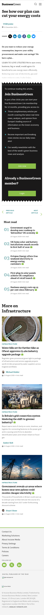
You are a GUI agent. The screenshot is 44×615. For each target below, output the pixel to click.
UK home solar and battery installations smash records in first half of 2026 (24, 245)
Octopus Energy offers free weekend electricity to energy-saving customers (24, 260)
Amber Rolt (8, 443)
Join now (22, 166)
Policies (5, 551)
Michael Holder (12, 372)
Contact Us (7, 531)
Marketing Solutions (11, 535)
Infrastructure (9, 344)
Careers (5, 555)
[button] (35, 4)
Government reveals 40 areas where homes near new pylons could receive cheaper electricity (22, 490)
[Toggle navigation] (39, 4)
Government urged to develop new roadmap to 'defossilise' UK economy (22, 230)
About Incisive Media (11, 539)
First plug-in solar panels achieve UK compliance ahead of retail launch (23, 276)
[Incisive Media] (6, 586)
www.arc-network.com (18, 607)
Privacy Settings (9, 543)
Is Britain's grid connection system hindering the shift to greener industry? (21, 419)
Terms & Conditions (10, 547)
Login (22, 193)
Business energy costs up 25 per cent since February (24, 288)
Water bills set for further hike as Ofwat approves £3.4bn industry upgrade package (20, 351)
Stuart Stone (11, 510)
